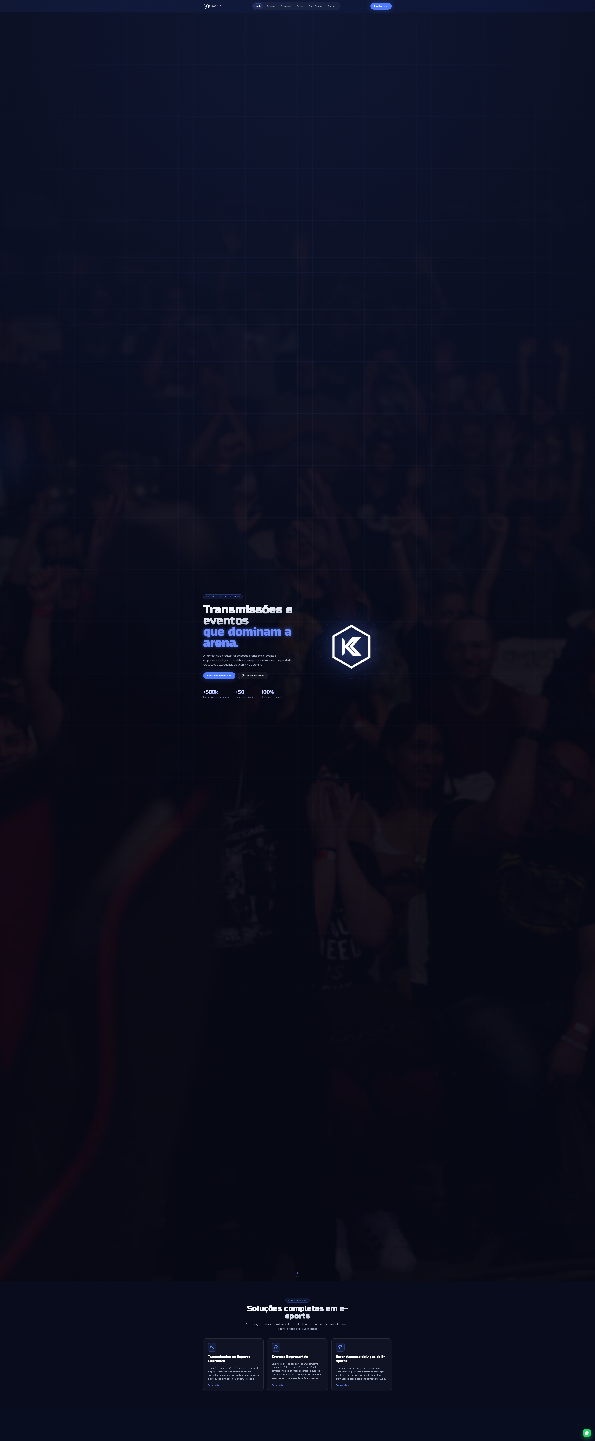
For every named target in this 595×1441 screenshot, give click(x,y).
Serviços (271, 6)
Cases (300, 6)
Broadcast (286, 6)
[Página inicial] (212, 6)
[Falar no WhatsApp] (587, 1433)
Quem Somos (315, 6)
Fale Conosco (381, 6)
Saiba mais (213, 1385)
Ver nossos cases (255, 675)
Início (258, 6)
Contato (332, 6)
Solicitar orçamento (217, 675)
